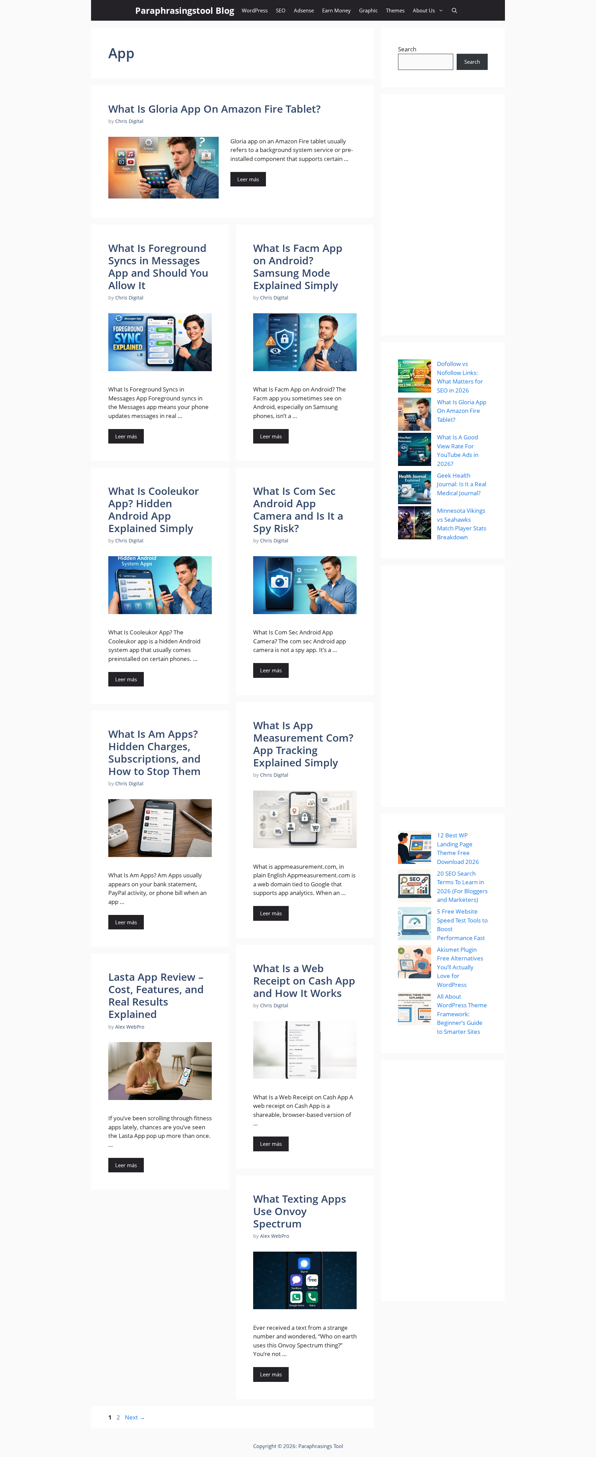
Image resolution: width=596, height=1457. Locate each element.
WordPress (255, 10)
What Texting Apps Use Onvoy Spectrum (299, 1211)
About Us (424, 10)
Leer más (248, 179)
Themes (395, 10)
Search (407, 49)
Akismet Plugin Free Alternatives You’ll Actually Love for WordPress (460, 967)
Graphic (368, 10)
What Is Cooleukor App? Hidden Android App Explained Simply (153, 509)
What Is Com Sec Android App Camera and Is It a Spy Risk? (298, 509)
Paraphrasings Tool (320, 1446)
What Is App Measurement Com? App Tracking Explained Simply (303, 744)
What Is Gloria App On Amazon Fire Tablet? (214, 109)
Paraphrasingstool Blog (184, 10)
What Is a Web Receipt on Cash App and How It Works (304, 980)
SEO (281, 10)
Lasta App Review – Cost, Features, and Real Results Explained (156, 995)
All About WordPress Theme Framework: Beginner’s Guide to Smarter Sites (462, 1014)
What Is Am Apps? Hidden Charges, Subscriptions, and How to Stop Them (154, 752)
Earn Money (336, 10)
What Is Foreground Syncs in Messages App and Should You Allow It (158, 266)
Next (135, 1417)
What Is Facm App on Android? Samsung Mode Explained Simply (297, 266)
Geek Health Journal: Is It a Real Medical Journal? (461, 484)
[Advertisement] (443, 214)
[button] (454, 10)
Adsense (304, 10)
